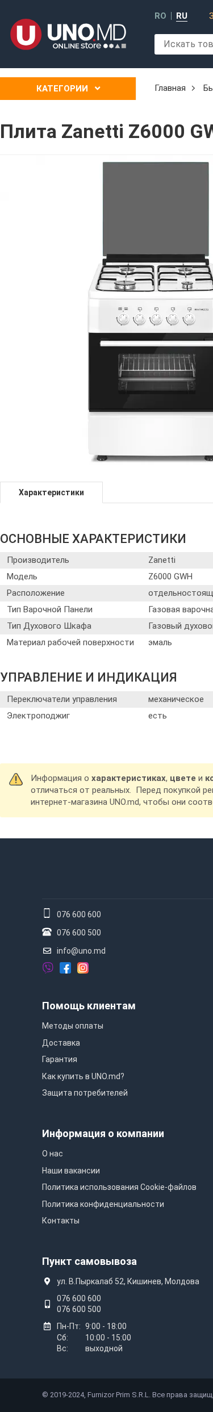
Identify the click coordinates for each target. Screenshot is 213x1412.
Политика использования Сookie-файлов (119, 1187)
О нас (52, 1153)
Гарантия (59, 1059)
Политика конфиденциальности (103, 1204)
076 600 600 (79, 914)
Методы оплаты (72, 1025)
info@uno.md (81, 950)
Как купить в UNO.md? (83, 1076)
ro (160, 16)
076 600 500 (79, 932)
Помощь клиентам (89, 1006)
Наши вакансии (71, 1170)
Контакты (61, 1220)
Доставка (61, 1042)
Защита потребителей (85, 1092)
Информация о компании (103, 1133)
